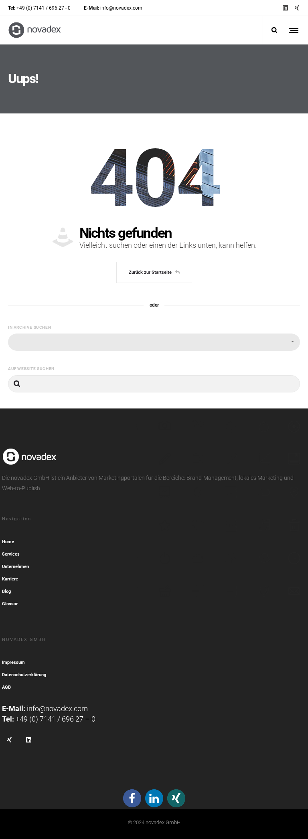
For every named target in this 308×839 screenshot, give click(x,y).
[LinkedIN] (285, 8)
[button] (132, 798)
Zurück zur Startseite (150, 272)
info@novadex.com (57, 708)
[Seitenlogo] (34, 30)
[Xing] (297, 8)
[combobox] (154, 342)
